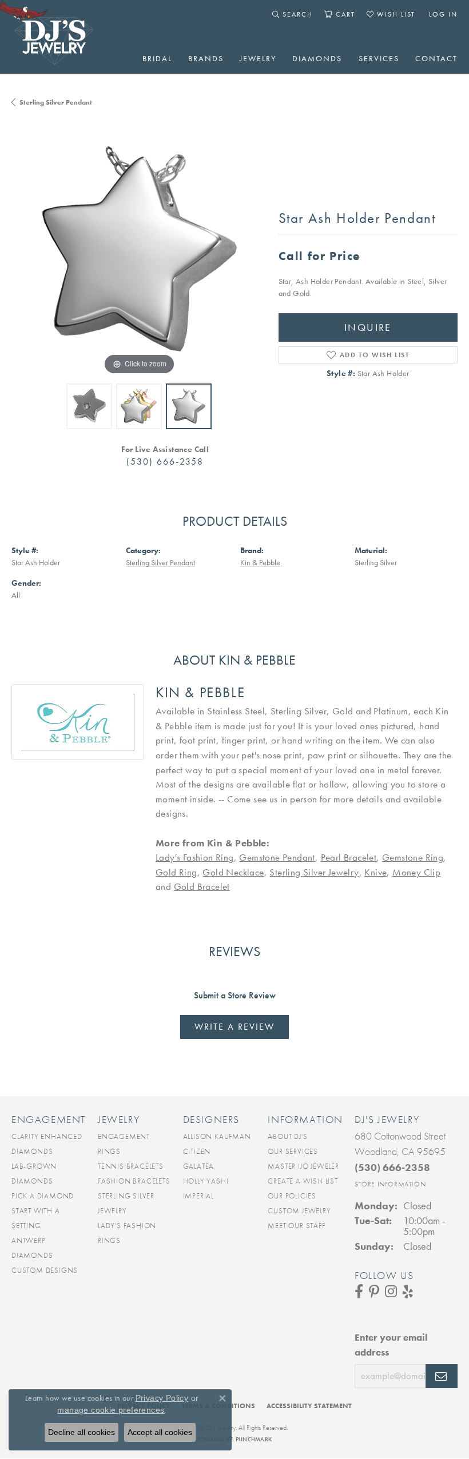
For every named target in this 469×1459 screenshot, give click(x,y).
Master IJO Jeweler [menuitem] (303, 1166)
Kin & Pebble (260, 562)
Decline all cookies (81, 1432)
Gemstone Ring (412, 857)
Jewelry (258, 58)
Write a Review (234, 1027)
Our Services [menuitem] (293, 1151)
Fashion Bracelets (134, 1181)
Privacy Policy (162, 1397)
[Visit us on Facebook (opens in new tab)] (359, 1291)
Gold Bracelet (202, 886)
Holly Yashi (206, 1181)
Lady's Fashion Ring (195, 857)
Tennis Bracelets (131, 1166)
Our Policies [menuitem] (292, 1196)
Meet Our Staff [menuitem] (296, 1225)
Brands (206, 58)
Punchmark (254, 1439)
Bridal (157, 58)
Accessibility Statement (309, 1405)
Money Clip (416, 872)
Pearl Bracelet (349, 857)
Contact (436, 58)
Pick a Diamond (42, 1196)
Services (379, 58)
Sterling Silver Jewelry (314, 872)
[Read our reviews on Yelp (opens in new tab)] (408, 1291)
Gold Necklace (233, 872)
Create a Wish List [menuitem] (302, 1181)
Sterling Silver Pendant (55, 102)
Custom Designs (44, 1270)
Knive (375, 872)
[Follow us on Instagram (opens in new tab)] (391, 1291)
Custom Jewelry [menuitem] (299, 1211)
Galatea (198, 1166)
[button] (292, 14)
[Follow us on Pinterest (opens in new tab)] (374, 1291)
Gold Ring (176, 872)
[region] (139, 250)
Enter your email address (391, 1344)
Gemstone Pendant (277, 857)
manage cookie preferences (110, 1409)
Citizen (197, 1151)
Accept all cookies (160, 1432)
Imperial (198, 1196)
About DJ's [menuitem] (287, 1136)
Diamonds (317, 58)
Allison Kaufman (217, 1136)
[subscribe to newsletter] (442, 1376)
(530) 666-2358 (165, 461)
